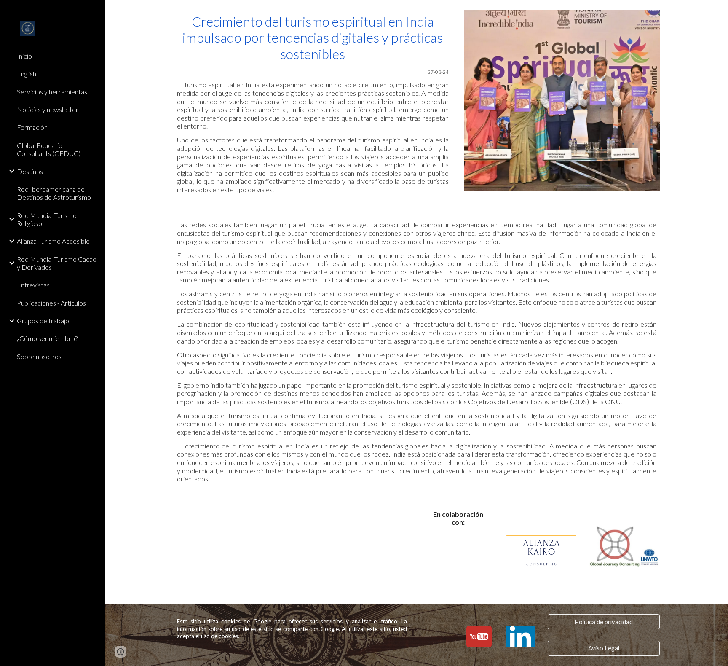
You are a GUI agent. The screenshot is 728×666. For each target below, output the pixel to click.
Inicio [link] (24, 56)
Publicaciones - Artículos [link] (51, 303)
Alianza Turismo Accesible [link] (53, 241)
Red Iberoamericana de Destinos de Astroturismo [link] (54, 193)
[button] (718, 12)
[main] (313, 103)
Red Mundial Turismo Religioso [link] (47, 219)
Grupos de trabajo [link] (43, 321)
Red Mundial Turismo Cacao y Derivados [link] (56, 263)
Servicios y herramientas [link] (52, 92)
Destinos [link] (30, 171)
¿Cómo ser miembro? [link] (47, 338)
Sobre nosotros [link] (39, 356)
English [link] (26, 74)
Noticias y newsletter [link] (47, 109)
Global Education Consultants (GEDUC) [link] (48, 149)
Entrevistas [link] (33, 285)
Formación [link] (32, 127)
